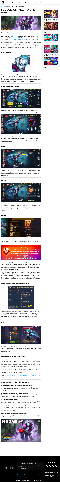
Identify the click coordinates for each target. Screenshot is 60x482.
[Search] (56, 2)
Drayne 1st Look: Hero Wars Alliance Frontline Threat (12, 377)
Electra (23, 39)
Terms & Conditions (28, 474)
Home (2, 6)
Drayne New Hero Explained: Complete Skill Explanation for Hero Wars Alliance (23, 375)
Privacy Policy (20, 474)
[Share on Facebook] (6, 443)
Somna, (18, 39)
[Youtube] (53, 466)
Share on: (3, 443)
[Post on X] (8, 443)
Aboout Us (19, 476)
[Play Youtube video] (21, 430)
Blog (5, 6)
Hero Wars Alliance (15, 36)
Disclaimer (36, 474)
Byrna (15, 39)
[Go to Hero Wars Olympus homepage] (3, 2)
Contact (41, 474)
